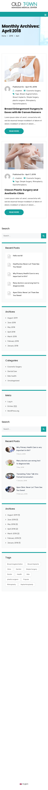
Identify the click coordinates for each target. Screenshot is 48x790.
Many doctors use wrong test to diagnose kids (26, 284)
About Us (8, 687)
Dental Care (12, 371)
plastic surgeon (19, 100)
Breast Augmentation (28, 94)
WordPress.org (13, 411)
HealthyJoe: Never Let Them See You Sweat (26, 265)
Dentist (18, 569)
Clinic (9, 569)
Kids (28, 574)
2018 (11, 36)
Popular (26, 579)
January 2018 (12, 346)
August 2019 (12, 318)
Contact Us (8, 705)
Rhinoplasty (31, 100)
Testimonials (9, 700)
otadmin (18, 91)
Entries (12, 406)
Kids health (11, 376)
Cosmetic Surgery (33, 91)
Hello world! (17, 256)
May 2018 (11, 327)
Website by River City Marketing (15, 774)
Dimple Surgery (32, 97)
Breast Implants (19, 97)
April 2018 (11, 332)
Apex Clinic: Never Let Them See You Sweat (26, 294)
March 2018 (12, 336)
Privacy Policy (37, 774)
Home (4, 36)
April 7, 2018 (30, 174)
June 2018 (11, 323)
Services (7, 692)
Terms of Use (40, 777)
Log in (9, 402)
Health (19, 574)
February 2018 (13, 341)
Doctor (9, 574)
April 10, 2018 (31, 87)
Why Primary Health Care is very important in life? (26, 275)
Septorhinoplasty (20, 104)
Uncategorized (13, 381)
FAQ (5, 696)
